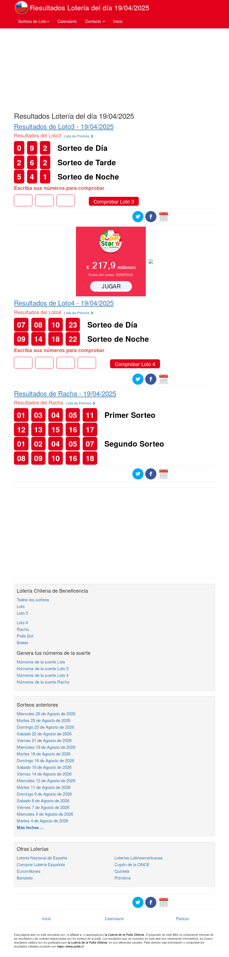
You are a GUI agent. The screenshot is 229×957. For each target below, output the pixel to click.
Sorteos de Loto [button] (32, 21)
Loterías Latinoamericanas (139, 858)
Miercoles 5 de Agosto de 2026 (45, 814)
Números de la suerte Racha (43, 682)
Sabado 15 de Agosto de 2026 (44, 767)
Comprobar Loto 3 (114, 201)
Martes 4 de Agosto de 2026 (42, 820)
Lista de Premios (77, 136)
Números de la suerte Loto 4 (42, 675)
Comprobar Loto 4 (135, 363)
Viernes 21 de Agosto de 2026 (44, 740)
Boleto (22, 642)
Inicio (118, 21)
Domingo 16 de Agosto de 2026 (45, 760)
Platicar (182, 918)
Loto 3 (22, 613)
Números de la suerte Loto (41, 662)
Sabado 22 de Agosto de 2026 (44, 733)
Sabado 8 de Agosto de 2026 (43, 800)
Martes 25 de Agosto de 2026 (43, 720)
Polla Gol (25, 636)
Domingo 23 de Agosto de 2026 (45, 727)
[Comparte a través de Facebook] (151, 216)
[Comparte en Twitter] (138, 216)
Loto (21, 606)
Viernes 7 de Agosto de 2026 (43, 807)
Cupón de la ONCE (132, 864)
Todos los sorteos (33, 599)
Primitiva (122, 878)
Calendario (67, 21)
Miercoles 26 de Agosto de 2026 (46, 713)
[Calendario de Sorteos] (164, 216)
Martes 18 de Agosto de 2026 (43, 754)
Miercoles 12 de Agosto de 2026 (46, 780)
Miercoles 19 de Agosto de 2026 (46, 747)
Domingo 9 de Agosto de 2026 (44, 794)
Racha (23, 629)
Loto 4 (22, 622)
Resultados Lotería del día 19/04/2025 (89, 7)
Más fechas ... (30, 827)
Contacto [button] (93, 21)
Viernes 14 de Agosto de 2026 (44, 774)
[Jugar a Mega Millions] (111, 261)
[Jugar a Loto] (151, 261)
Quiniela (122, 871)
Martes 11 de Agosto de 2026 (43, 787)
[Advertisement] (114, 69)
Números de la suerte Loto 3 (42, 668)
